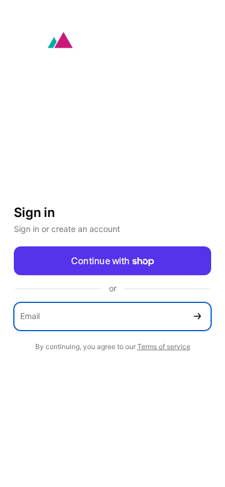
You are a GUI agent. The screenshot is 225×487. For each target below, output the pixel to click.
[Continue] (197, 316)
